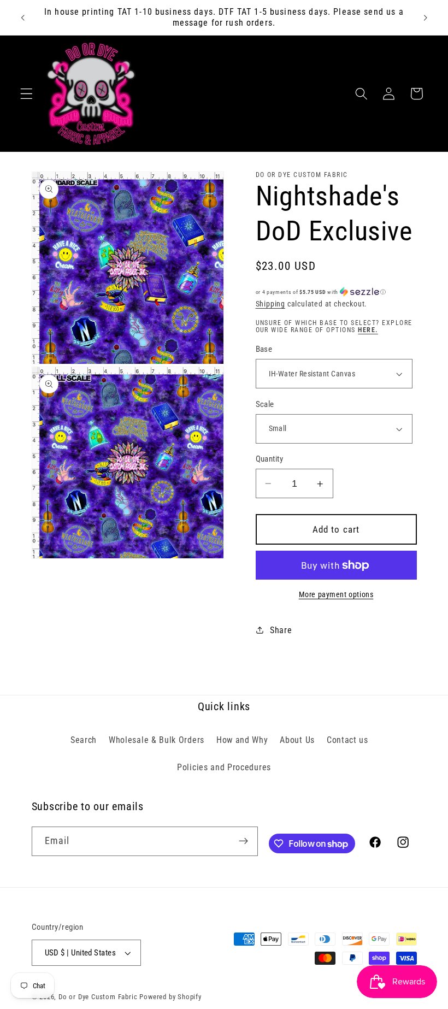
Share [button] (281, 630)
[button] (26, 94)
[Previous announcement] (23, 17)
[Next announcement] (425, 17)
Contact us (347, 740)
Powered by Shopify (170, 997)
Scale (265, 404)
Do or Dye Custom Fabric (98, 997)
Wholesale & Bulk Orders (156, 740)
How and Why (242, 740)
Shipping (270, 303)
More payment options (336, 594)
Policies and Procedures (224, 767)
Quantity (270, 459)
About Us (297, 740)
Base (264, 349)
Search (83, 740)
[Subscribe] (243, 841)
